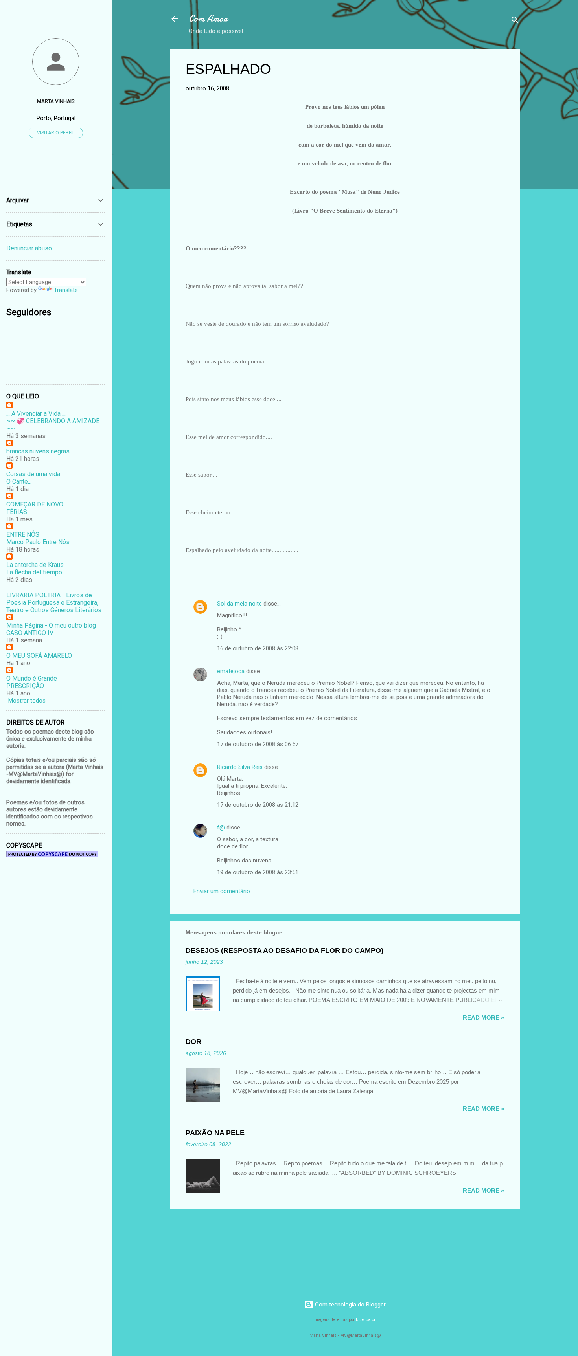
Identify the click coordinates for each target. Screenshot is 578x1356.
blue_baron (366, 1319)
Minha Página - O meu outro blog (51, 625)
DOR (193, 1042)
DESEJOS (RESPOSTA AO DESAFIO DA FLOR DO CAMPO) (284, 950)
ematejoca (231, 671)
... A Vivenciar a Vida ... (36, 413)
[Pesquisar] (515, 21)
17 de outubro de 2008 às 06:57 (257, 744)
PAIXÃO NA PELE (215, 1133)
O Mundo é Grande (31, 678)
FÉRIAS (16, 512)
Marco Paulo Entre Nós (38, 542)
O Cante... (18, 481)
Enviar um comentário (221, 891)
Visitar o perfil (56, 133)
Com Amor (208, 18)
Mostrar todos (27, 700)
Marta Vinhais (56, 101)
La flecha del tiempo (34, 572)
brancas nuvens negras (38, 451)
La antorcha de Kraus (35, 565)
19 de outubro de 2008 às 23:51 (257, 872)
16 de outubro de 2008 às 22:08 (257, 648)
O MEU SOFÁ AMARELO (39, 655)
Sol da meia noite (239, 603)
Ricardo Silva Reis (240, 767)
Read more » (483, 1017)
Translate (66, 290)
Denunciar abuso (29, 248)
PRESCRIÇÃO (25, 686)
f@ (221, 827)
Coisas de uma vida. (33, 474)
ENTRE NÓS (22, 534)
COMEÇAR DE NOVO (34, 504)
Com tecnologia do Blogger (349, 1304)
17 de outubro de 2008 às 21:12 (257, 804)
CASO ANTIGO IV (29, 633)
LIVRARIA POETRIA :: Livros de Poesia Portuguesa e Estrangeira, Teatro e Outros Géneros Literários (53, 602)
